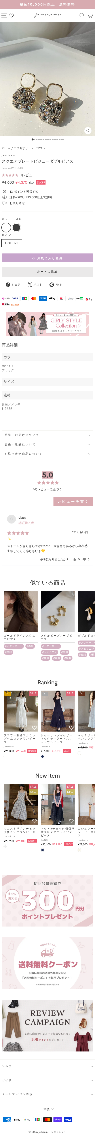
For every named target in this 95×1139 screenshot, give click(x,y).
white (6, 227)
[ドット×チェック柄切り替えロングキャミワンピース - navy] (42, 850)
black (16, 227)
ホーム (6, 148)
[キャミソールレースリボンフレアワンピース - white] (79, 753)
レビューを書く (73, 501)
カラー (11, 219)
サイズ (6, 235)
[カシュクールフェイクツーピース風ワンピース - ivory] (79, 850)
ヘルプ (7, 1066)
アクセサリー (22, 148)
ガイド (7, 1080)
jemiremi (9, 155)
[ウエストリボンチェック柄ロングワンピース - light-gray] (5, 846)
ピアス (38, 148)
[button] (19, 175)
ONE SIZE (12, 243)
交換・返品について (20, 444)
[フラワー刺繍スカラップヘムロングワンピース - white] (5, 756)
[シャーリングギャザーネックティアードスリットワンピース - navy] (42, 756)
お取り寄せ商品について (24, 454)
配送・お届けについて (22, 435)
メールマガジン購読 (17, 1094)
